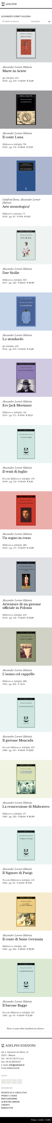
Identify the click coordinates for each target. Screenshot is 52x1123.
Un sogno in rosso (16, 538)
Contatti (5, 1105)
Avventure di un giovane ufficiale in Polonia (21, 606)
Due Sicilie (10, 273)
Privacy (5, 1096)
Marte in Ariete (14, 71)
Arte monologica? (16, 206)
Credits (48, 1120)
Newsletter (7, 1108)
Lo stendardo (12, 339)
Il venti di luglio (14, 471)
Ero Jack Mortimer (17, 405)
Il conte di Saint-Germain (22, 939)
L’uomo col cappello (18, 674)
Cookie (13, 1096)
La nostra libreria (10, 1102)
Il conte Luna (12, 137)
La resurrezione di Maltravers (25, 806)
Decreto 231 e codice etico (14, 1093)
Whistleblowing (9, 1099)
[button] (3, 1081)
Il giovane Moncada (17, 740)
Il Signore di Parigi (17, 873)
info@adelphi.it (16, 1065)
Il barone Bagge (14, 1005)
